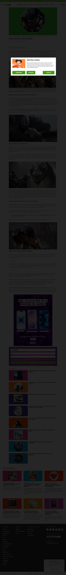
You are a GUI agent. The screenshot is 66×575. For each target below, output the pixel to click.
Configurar (19, 72)
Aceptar (48, 72)
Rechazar (31, 72)
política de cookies (34, 67)
